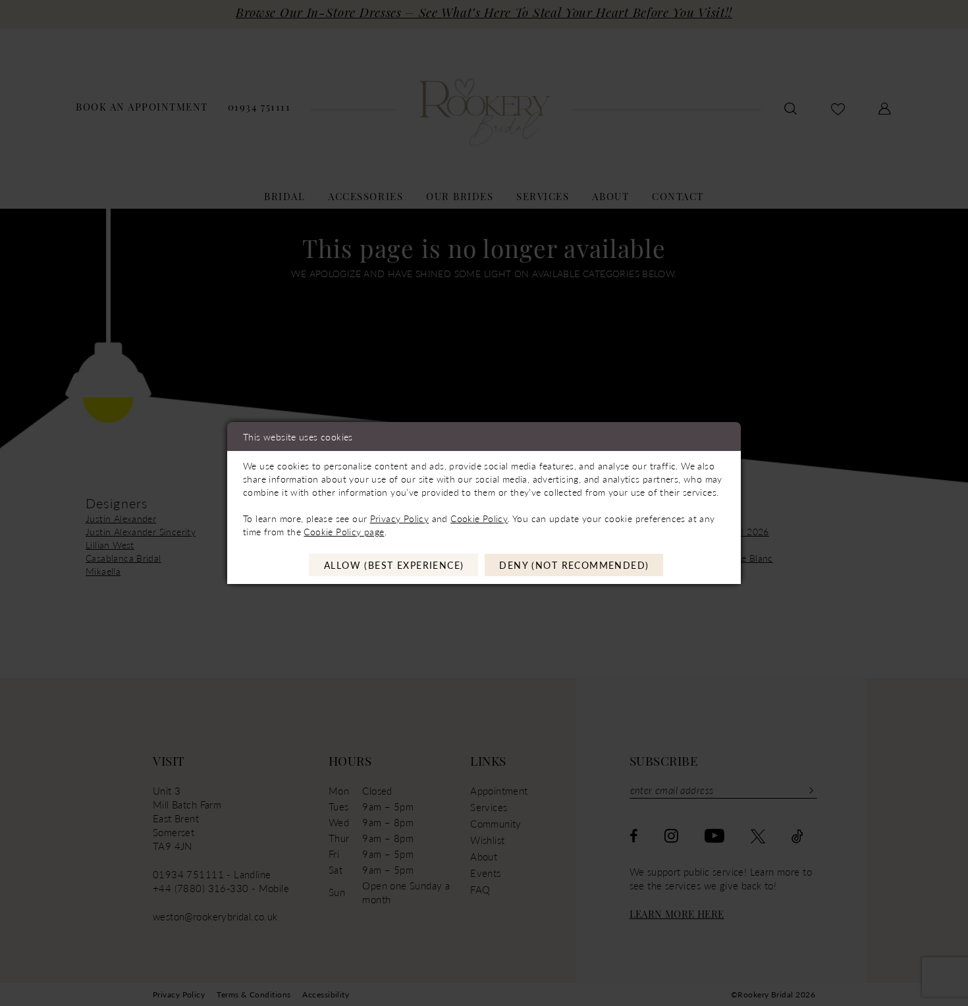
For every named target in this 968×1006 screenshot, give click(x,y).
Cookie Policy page (344, 531)
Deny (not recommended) (574, 564)
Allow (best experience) (394, 564)
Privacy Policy (399, 518)
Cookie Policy (479, 518)
